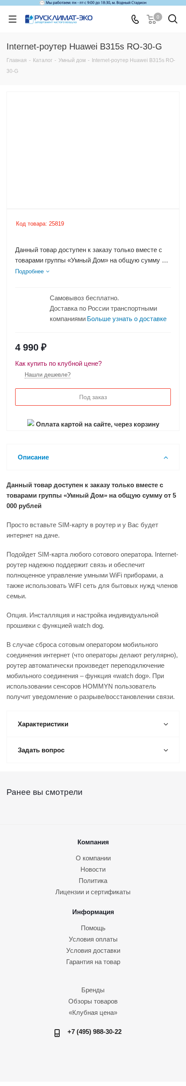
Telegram (96, 1058)
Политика (93, 880)
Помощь (93, 928)
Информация (93, 911)
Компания (93, 842)
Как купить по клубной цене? (58, 363)
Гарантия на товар (93, 961)
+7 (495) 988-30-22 (94, 1031)
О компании (93, 858)
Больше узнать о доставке (127, 318)
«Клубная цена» (93, 1012)
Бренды (93, 990)
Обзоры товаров (93, 1001)
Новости (93, 869)
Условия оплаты (93, 939)
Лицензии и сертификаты (93, 892)
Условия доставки (93, 950)
